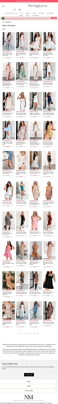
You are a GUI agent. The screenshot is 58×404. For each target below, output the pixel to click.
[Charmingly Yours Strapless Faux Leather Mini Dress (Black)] (49, 160)
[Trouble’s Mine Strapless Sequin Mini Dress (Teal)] (22, 190)
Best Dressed (8, 22)
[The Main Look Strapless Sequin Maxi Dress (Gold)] (22, 250)
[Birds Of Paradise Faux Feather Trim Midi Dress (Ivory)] (22, 310)
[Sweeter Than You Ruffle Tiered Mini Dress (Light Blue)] (8, 130)
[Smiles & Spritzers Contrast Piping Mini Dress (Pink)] (8, 250)
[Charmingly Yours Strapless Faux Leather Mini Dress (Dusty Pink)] (49, 190)
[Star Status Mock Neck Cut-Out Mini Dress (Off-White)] (22, 160)
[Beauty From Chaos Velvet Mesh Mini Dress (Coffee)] (49, 310)
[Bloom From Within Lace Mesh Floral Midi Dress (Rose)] (22, 41)
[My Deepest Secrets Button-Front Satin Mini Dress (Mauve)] (22, 130)
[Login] (15, 10)
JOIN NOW (29, 374)
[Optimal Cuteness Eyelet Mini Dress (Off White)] (22, 101)
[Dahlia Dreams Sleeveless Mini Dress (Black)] (49, 280)
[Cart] (19, 10)
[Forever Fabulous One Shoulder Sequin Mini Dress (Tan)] (8, 280)
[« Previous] (20, 333)
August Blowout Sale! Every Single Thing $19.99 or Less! (27, 1)
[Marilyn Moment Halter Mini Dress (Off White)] (49, 71)
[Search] (3, 6)
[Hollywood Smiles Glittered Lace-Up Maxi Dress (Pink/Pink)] (8, 71)
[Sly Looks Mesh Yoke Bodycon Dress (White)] (8, 190)
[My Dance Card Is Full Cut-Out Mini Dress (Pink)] (36, 220)
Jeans (34, 13)
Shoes (27, 15)
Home (3, 22)
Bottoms (41, 13)
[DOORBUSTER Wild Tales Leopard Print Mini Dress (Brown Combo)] (36, 280)
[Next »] (37, 333)
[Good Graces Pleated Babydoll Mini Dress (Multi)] (8, 310)
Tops (21, 13)
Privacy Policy (42, 400)
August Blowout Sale (11, 13)
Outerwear (50, 13)
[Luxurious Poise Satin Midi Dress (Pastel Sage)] (22, 71)
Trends (21, 15)
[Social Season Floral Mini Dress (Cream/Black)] (8, 101)
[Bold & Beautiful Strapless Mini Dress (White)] (36, 160)
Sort (3, 29)
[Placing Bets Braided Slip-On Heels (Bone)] (8, 160)
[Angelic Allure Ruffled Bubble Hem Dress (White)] (36, 101)
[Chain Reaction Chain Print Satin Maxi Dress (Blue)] (36, 310)
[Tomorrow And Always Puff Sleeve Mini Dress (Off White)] (49, 41)
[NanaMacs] (38, 6)
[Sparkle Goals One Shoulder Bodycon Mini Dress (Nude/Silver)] (36, 190)
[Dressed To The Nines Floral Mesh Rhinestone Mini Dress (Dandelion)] (49, 130)
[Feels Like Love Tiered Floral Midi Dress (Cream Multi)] (49, 250)
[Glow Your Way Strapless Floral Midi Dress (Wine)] (49, 220)
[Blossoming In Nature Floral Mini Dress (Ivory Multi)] (36, 41)
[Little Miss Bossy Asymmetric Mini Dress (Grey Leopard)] (8, 220)
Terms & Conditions (35, 400)
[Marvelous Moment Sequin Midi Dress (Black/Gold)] (22, 280)
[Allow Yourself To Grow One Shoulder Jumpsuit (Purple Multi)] (8, 41)
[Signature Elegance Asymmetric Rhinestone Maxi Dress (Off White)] (36, 130)
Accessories (35, 15)
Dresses (28, 13)
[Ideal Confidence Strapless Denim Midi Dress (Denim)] (49, 101)
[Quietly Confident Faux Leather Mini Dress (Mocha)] (36, 250)
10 (34, 333)
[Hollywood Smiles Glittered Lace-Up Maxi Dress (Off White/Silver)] (36, 71)
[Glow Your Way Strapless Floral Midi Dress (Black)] (22, 220)
